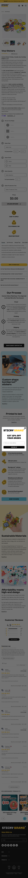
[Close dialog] (25, 428)
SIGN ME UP (14, 447)
